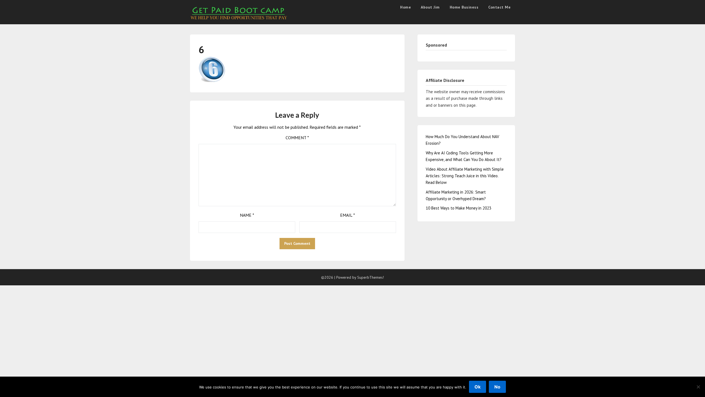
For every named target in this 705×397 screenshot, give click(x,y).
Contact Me (499, 7)
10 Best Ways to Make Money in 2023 (458, 208)
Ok (477, 387)
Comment (297, 137)
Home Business (464, 7)
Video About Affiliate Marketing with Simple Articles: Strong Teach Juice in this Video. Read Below (465, 176)
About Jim (430, 7)
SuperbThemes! (370, 277)
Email (347, 215)
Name (247, 215)
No (497, 387)
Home (405, 7)
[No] (698, 387)
